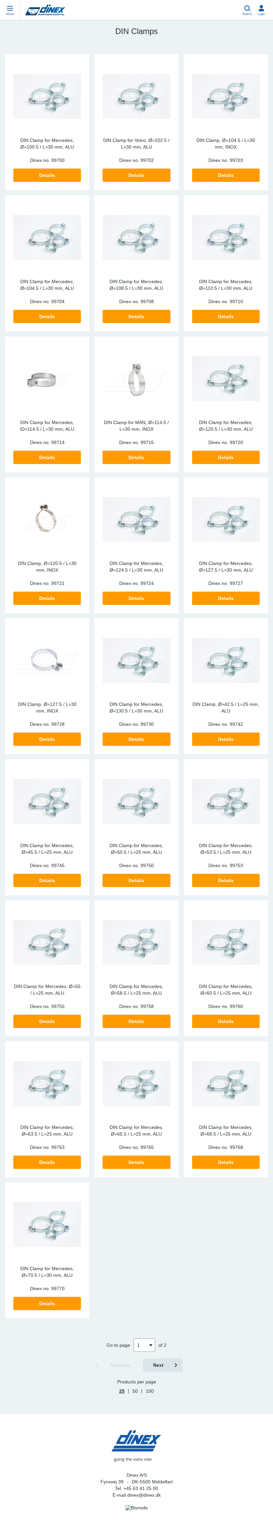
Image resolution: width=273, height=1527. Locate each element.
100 (150, 1391)
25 (122, 1391)
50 (135, 1391)
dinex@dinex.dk (144, 1495)
